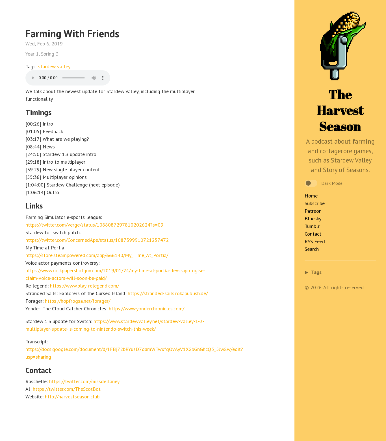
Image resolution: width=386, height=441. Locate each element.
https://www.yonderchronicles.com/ (146, 308)
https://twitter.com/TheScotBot (67, 389)
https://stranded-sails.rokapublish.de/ (168, 293)
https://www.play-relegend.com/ (84, 285)
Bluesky (313, 218)
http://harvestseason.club (72, 396)
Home (311, 195)
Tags (313, 272)
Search (312, 249)
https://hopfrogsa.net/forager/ (77, 301)
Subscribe (315, 203)
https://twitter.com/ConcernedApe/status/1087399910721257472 (97, 240)
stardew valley (54, 66)
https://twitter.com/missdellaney (84, 381)
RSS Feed (315, 241)
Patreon (313, 211)
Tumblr (312, 226)
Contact (313, 234)
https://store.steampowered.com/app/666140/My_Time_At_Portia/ (96, 255)
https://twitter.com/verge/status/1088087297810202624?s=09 (94, 224)
